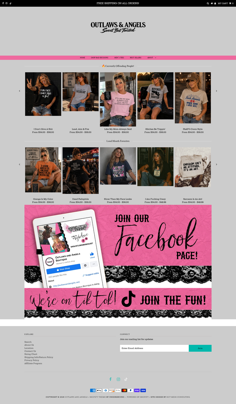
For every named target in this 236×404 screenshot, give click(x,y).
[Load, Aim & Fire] (81, 91)
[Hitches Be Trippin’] (155, 95)
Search (28, 342)
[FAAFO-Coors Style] (193, 97)
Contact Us (30, 351)
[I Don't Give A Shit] (43, 94)
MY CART (226, 3)
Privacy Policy (31, 360)
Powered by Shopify (138, 397)
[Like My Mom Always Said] (118, 99)
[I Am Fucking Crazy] (155, 166)
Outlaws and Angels (76, 397)
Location (28, 348)
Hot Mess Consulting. (178, 397)
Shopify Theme (98, 397)
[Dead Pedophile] (81, 170)
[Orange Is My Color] (43, 169)
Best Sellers (135, 57)
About (150, 57)
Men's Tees (119, 57)
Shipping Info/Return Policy (38, 357)
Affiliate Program (33, 363)
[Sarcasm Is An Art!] (193, 167)
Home (82, 57)
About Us (29, 345)
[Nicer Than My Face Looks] (118, 166)
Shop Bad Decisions (99, 57)
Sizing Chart (30, 354)
